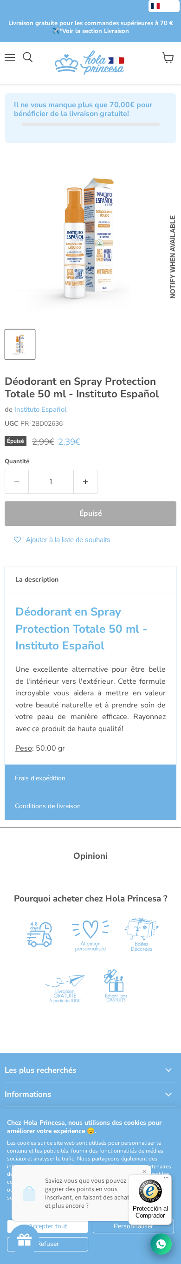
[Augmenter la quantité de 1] (85, 482)
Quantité (17, 461)
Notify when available (172, 257)
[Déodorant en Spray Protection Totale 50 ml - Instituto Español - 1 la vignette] (20, 344)
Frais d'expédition (40, 778)
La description (36, 579)
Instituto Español (40, 409)
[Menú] (166, 1180)
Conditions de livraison (48, 806)
